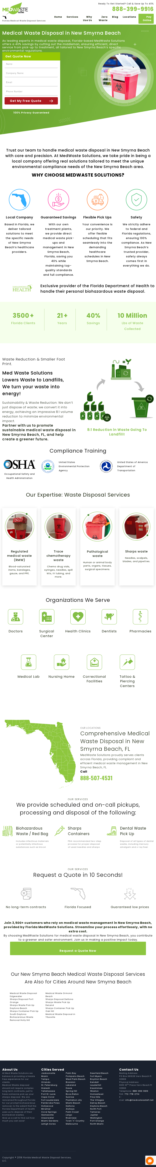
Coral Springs (49, 1111)
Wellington (96, 1117)
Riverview (71, 1117)
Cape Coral (47, 1097)
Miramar (46, 1108)
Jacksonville (48, 1073)
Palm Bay (71, 1073)
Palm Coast (72, 1111)
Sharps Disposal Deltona (59, 999)
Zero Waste (103, 18)
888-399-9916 (141, 1091)
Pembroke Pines (50, 1102)
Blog (115, 16)
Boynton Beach (98, 1079)
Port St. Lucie (48, 1094)
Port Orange (97, 1120)
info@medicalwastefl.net (139, 1100)
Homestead (96, 1094)
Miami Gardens (49, 1120)
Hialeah (45, 1088)
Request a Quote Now (78, 951)
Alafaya (70, 1108)
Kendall (94, 1082)
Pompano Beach (75, 1076)
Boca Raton (72, 1094)
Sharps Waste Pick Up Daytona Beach (22, 1007)
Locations (129, 16)
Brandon (70, 1082)
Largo (69, 1114)
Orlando (46, 1082)
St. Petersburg (49, 1085)
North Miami (97, 1123)
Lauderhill (95, 1085)
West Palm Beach (75, 1079)
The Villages (97, 1100)
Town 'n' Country (75, 1120)
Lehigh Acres (48, 1123)
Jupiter (94, 1114)
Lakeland (71, 1085)
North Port (95, 1108)
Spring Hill (71, 1091)
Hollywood (47, 1106)
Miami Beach (73, 1102)
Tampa (45, 1079)
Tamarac (95, 1111)
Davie (69, 1088)
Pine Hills (95, 1097)
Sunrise (70, 1097)
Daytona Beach (98, 1106)
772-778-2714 (131, 1094)
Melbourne (72, 1123)
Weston (94, 1091)
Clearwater (47, 1117)
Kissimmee (96, 1088)
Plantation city (74, 1100)
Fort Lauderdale (50, 1100)
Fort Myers (96, 1076)
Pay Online (147, 18)
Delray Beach (97, 1102)
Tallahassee (48, 1091)
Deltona (70, 1106)
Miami (44, 1076)
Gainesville (47, 1114)
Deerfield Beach (99, 1073)
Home (58, 16)
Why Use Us (87, 18)
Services (72, 16)
